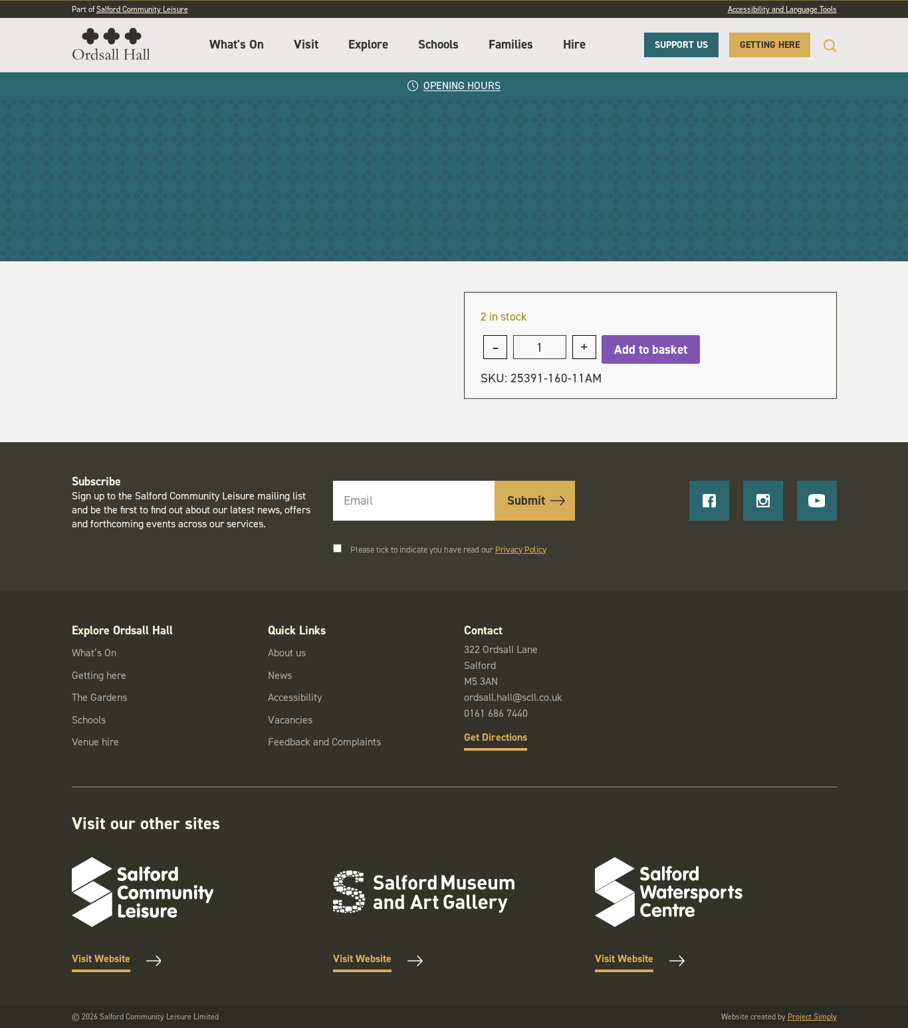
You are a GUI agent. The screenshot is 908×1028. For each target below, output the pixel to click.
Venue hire (95, 742)
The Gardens (99, 697)
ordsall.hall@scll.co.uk (513, 697)
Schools (438, 44)
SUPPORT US (681, 45)
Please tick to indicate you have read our (448, 549)
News (280, 675)
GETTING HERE (770, 45)
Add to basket (650, 349)
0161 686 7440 (496, 713)
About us (287, 653)
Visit (306, 44)
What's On (236, 44)
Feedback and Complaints (324, 742)
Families (511, 44)
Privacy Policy (520, 549)
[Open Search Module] (823, 45)
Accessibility (295, 697)
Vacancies (290, 720)
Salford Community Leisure (142, 9)
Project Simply (812, 1016)
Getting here (99, 675)
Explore (368, 44)
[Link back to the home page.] (111, 45)
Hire (574, 44)
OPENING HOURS (462, 85)
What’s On (94, 653)
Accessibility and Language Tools (782, 9)
